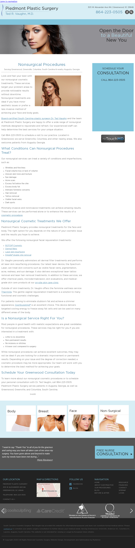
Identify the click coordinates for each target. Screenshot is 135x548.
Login (121, 493)
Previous (3, 511)
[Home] (29, 11)
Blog (75, 488)
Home (97, 482)
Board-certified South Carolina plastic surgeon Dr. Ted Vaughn (34, 119)
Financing (123, 485)
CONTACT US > (9, 499)
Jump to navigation (8, 2)
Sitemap (122, 490)
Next (132, 511)
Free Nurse (106, 450)
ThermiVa (6, 292)
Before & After (102, 493)
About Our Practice (104, 485)
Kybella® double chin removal (18, 255)
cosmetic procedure (12, 215)
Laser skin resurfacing (15, 252)
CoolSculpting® (23, 305)
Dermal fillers (11, 249)
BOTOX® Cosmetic (13, 246)
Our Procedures (102, 487)
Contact (123, 487)
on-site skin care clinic (47, 283)
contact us (8, 529)
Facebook (78, 484)
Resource (123, 482)
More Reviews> (45, 460)
